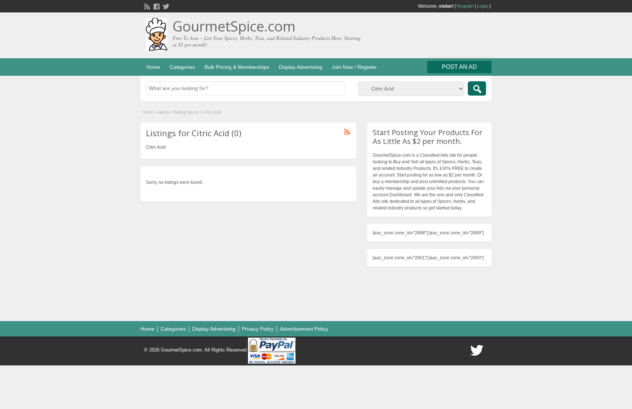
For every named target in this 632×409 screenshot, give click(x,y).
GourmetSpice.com (234, 26)
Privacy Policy (258, 329)
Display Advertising (300, 67)
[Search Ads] (477, 88)
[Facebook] (156, 6)
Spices (163, 112)
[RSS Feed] (146, 6)
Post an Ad (459, 67)
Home (153, 67)
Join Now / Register (354, 67)
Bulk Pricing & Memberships (236, 67)
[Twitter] (165, 6)
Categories (182, 67)
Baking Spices (186, 112)
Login (482, 6)
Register (465, 6)
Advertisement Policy (304, 329)
